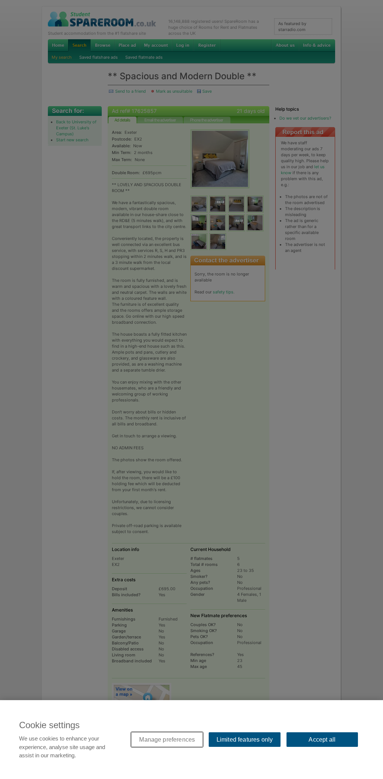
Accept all (322, 739)
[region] (191, 739)
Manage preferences (167, 739)
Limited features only (245, 739)
